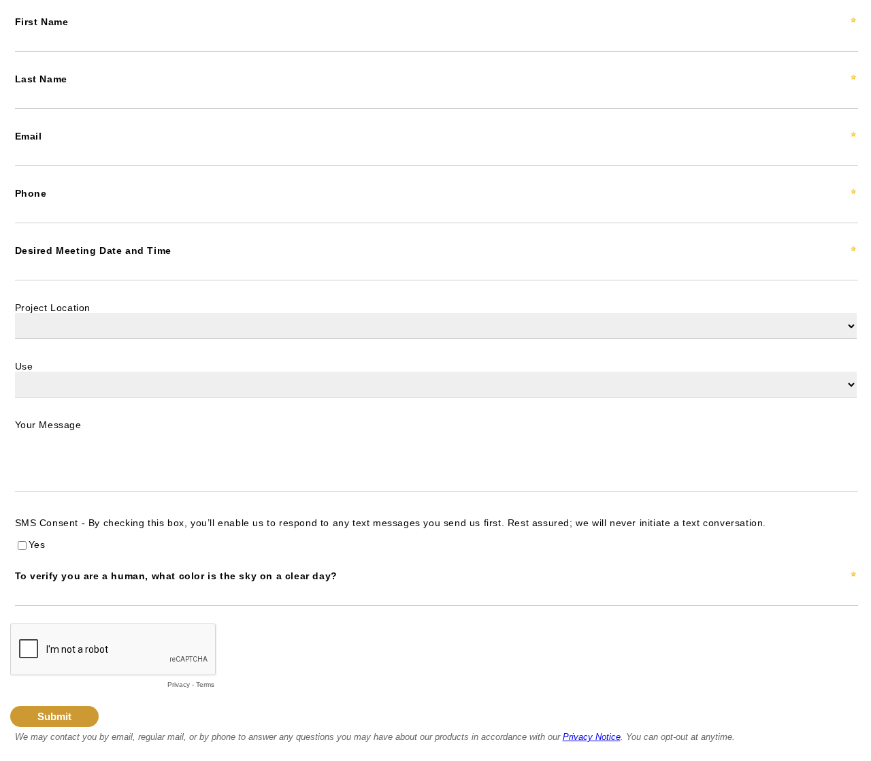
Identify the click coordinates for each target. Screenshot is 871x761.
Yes (37, 544)
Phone (31, 193)
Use (24, 366)
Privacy (178, 684)
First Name (42, 21)
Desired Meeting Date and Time (93, 250)
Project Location (53, 307)
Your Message (48, 424)
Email (28, 136)
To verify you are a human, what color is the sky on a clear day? (176, 575)
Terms (205, 684)
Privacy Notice (592, 737)
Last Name (41, 79)
